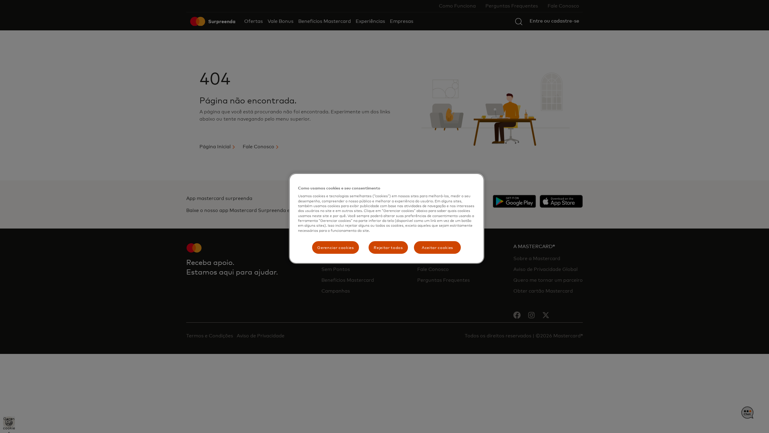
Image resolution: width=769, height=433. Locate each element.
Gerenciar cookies (335, 247)
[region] (386, 218)
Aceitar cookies (437, 247)
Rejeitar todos (388, 247)
